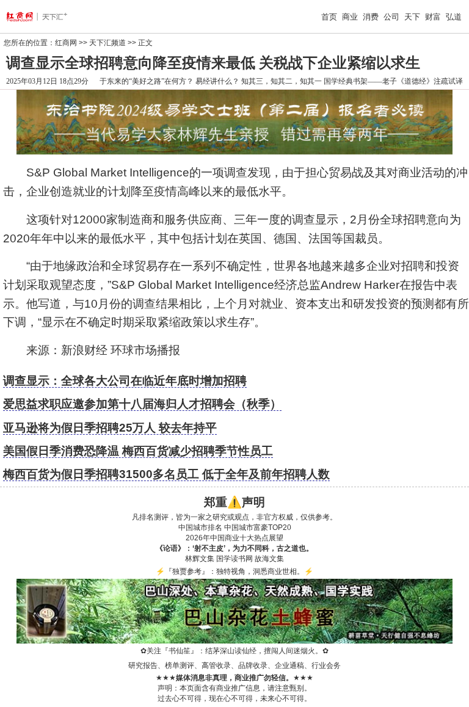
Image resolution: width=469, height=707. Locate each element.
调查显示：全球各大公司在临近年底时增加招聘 (125, 380)
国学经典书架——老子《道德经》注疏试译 (393, 81)
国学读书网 (234, 558)
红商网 (66, 42)
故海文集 (269, 558)
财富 (433, 16)
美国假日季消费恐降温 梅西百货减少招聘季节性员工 (138, 450)
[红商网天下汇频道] (47, 16)
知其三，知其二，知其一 (281, 81)
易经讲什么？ (217, 81)
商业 (350, 16)
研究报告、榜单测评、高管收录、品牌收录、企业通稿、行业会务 (234, 665)
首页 (329, 16)
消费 (371, 16)
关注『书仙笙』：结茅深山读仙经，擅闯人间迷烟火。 (234, 651)
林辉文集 (199, 558)
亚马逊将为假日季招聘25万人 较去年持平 (110, 427)
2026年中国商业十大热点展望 (234, 538)
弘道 (454, 16)
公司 (391, 16)
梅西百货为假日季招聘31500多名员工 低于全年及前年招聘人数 (166, 474)
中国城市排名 (200, 527)
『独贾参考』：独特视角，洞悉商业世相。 (234, 571)
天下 (412, 16)
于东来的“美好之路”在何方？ (147, 81)
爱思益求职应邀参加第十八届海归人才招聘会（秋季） (142, 403)
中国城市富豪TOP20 (257, 527)
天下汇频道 (107, 42)
